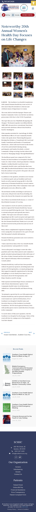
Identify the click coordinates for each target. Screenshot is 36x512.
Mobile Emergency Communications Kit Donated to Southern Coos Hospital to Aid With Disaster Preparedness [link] (22, 369)
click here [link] (25, 507)
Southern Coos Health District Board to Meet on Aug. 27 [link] (22, 355)
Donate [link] (17, 15)
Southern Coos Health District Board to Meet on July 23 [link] (22, 393)
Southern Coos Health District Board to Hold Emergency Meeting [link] (22, 406)
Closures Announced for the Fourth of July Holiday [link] (22, 417)
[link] (33, 3)
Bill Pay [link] (8, 15)
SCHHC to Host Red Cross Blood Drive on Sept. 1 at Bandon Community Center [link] (21, 382)
